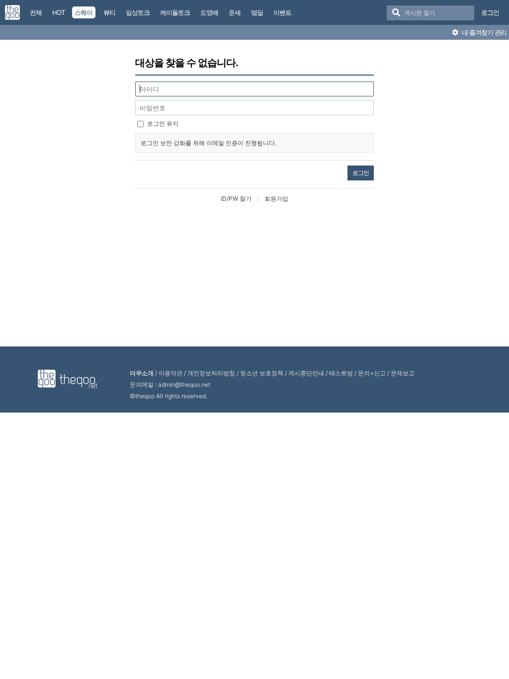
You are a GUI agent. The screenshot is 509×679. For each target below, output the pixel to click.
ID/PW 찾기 (236, 198)
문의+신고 (372, 373)
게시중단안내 (306, 373)
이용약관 (170, 373)
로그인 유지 (162, 123)
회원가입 (276, 198)
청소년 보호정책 (261, 373)
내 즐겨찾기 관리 (483, 32)
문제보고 (403, 373)
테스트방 (341, 373)
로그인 (490, 12)
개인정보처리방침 (211, 373)
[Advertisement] (254, 275)
